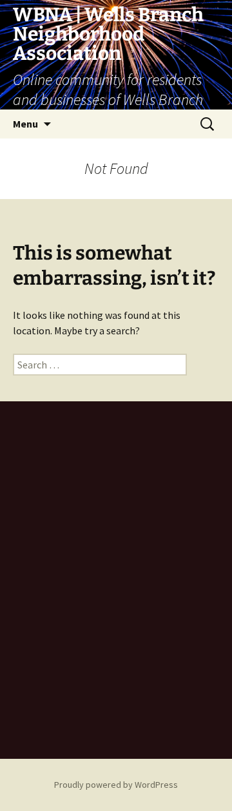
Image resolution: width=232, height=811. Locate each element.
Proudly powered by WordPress (116, 784)
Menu (25, 123)
